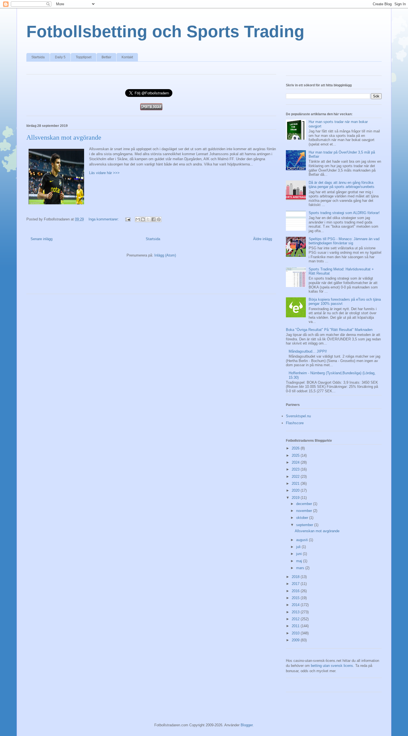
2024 (296, 462)
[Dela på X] (148, 219)
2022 (296, 476)
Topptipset (83, 57)
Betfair (106, 57)
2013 (296, 612)
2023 (296, 469)
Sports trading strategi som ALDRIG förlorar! (344, 213)
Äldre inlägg (262, 239)
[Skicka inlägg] (128, 219)
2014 (296, 605)
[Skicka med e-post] (137, 219)
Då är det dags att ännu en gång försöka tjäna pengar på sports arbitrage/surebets (341, 184)
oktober (302, 518)
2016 (296, 591)
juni (299, 554)
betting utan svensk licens (332, 666)
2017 (296, 584)
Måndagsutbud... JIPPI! (308, 351)
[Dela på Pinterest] (159, 219)
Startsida (38, 57)
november (304, 511)
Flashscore (295, 423)
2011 (296, 626)
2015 (296, 598)
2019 (296, 498)
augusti (302, 540)
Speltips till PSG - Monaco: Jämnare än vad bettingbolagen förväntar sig (344, 241)
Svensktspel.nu (298, 416)
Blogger (247, 725)
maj (299, 561)
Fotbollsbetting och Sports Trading (165, 31)
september (305, 525)
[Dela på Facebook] (153, 219)
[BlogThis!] (143, 219)
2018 (296, 577)
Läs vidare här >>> (104, 173)
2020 (296, 490)
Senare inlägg (41, 239)
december (304, 504)
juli (299, 547)
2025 (296, 455)
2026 (296, 448)
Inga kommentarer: (104, 219)
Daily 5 (60, 57)
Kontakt (127, 57)
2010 (296, 633)
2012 (296, 619)
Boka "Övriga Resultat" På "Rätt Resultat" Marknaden (329, 330)
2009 (296, 640)
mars (300, 568)
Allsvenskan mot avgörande (63, 137)
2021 (296, 483)
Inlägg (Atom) (165, 255)
